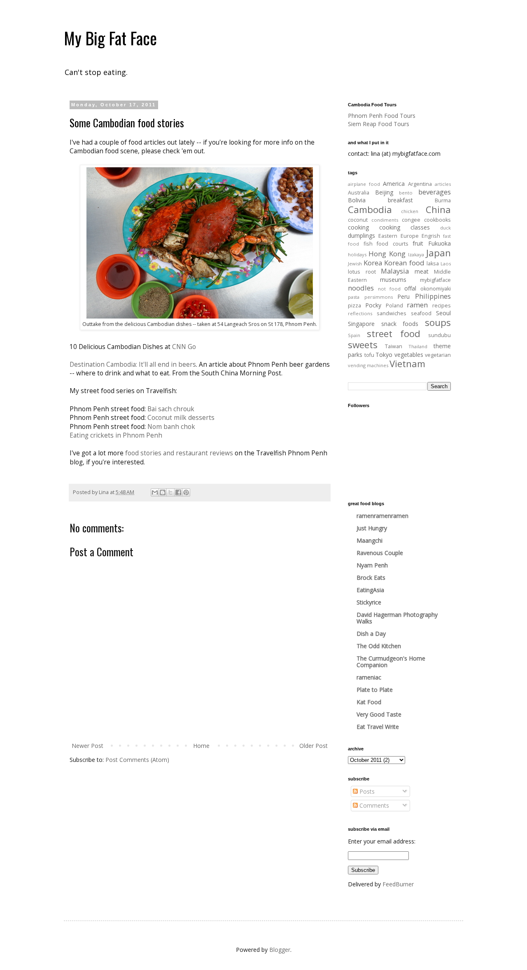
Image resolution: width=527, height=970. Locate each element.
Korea (373, 262)
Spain (354, 335)
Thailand (417, 346)
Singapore (361, 324)
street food (393, 333)
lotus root (362, 271)
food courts (392, 243)
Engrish (431, 235)
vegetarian (438, 354)
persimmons (378, 297)
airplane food (364, 184)
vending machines (368, 365)
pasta (353, 297)
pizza (354, 305)
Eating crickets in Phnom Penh (116, 435)
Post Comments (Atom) (137, 760)
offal (410, 288)
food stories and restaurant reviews (179, 453)
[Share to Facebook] (178, 492)
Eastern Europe (398, 235)
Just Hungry (372, 528)
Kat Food (369, 702)
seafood (421, 313)
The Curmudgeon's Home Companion (391, 661)
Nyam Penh (372, 565)
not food (389, 289)
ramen (417, 304)
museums (393, 280)
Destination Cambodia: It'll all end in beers (133, 364)
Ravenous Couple (380, 553)
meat (422, 271)
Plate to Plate (375, 690)
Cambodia (370, 209)
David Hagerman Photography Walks (397, 618)
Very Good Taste (379, 714)
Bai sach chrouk (170, 409)
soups (438, 322)
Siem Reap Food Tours (378, 124)
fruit (418, 243)
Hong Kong (386, 253)
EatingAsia (370, 590)
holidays (357, 254)
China (438, 209)
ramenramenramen (382, 516)
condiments (384, 220)
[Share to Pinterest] (186, 492)
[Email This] (155, 492)
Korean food (404, 262)
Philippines (433, 296)
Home (201, 746)
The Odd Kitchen (379, 646)
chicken (409, 211)
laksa (433, 263)
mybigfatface (435, 280)
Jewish (355, 263)
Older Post (313, 746)
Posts (366, 791)
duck (445, 228)
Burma (443, 200)
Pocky (373, 305)
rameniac (369, 677)
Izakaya (416, 254)
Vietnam (407, 363)
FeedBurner (398, 884)
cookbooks (437, 219)
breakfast (400, 200)
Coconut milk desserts (181, 417)
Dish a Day (371, 633)
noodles (361, 288)
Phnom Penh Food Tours (381, 115)
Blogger (279, 950)
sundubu (439, 335)
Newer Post (87, 746)
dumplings (361, 235)
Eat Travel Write (378, 727)
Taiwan (393, 346)
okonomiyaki (435, 288)
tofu (369, 354)
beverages (434, 192)
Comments (373, 805)
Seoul (443, 313)
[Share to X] (170, 492)
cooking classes (404, 227)
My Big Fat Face (110, 38)
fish (368, 243)
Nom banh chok (171, 426)
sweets (363, 344)
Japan (438, 252)
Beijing (384, 192)
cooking (358, 227)
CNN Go (184, 346)
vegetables (408, 354)
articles (443, 184)
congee (411, 219)
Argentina (420, 183)
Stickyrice (369, 602)
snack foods (400, 324)
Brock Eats (371, 577)
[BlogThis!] (163, 492)
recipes (441, 305)
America (394, 183)
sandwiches (391, 313)
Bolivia (357, 200)
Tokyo (383, 354)
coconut (358, 219)
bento (406, 193)
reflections (360, 313)
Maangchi (369, 540)
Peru (403, 296)
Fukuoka (439, 243)
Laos (446, 263)
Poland (394, 305)
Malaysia (395, 271)
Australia (358, 192)
